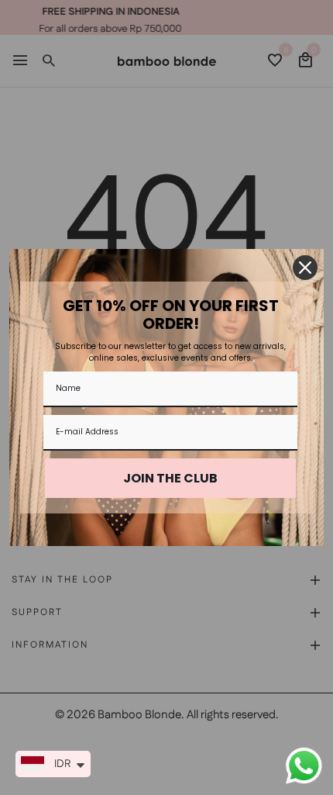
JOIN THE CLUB (170, 478)
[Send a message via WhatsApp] (304, 766)
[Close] (305, 267)
